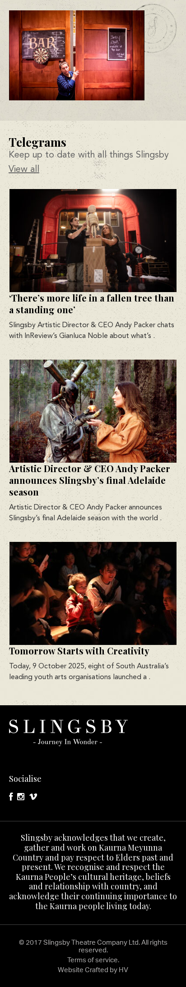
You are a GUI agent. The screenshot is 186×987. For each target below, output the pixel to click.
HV (123, 969)
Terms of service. (93, 960)
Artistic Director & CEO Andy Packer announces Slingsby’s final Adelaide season (89, 480)
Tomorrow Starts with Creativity (79, 650)
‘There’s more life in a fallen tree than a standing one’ (91, 303)
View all (24, 169)
